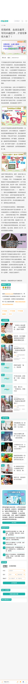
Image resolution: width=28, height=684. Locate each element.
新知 (4, 25)
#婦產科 (4, 314)
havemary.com (9, 294)
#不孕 (10, 314)
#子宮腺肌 (4, 311)
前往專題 (14, 522)
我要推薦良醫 (14, 594)
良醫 (2, 25)
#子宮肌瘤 (20, 311)
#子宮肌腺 (12, 311)
